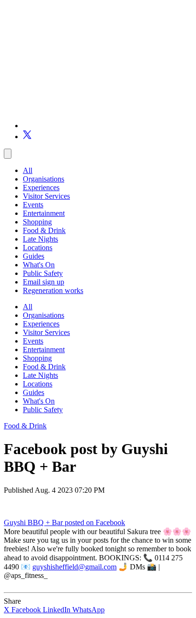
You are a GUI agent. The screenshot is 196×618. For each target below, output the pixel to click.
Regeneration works (53, 290)
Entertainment (44, 213)
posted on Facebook (95, 522)
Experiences (41, 187)
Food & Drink (44, 230)
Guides (33, 256)
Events (33, 205)
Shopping (37, 222)
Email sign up (43, 282)
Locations (37, 247)
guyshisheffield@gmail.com (74, 567)
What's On (39, 265)
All (27, 170)
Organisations (43, 179)
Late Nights (40, 239)
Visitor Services (46, 196)
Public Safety (43, 273)
